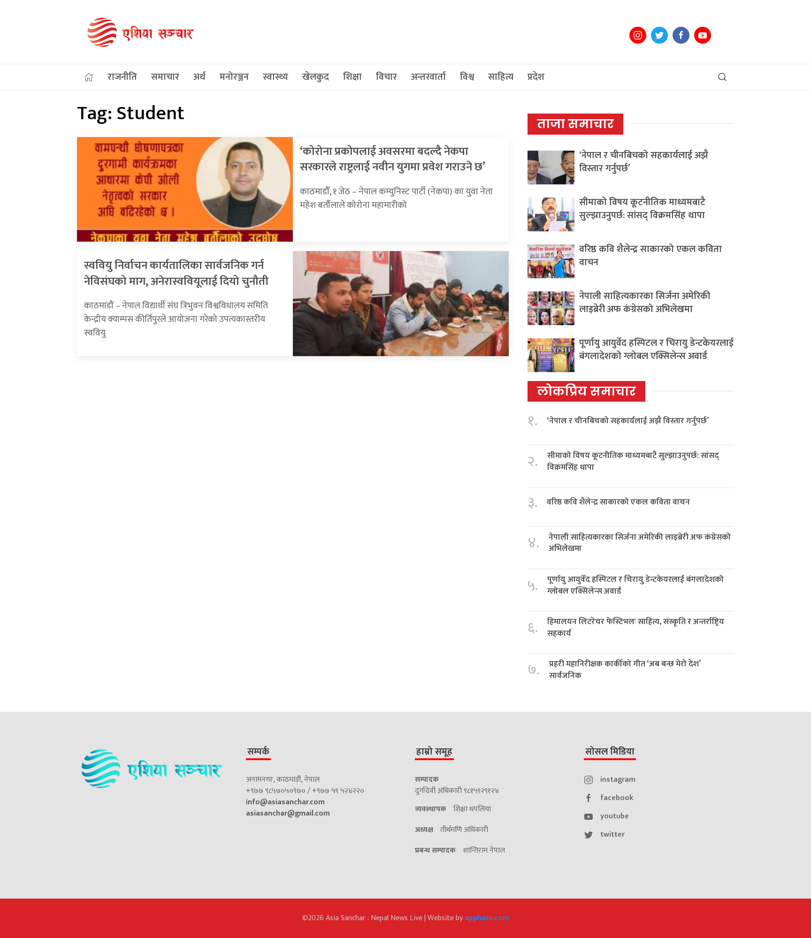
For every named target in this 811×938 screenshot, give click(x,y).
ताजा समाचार (575, 123)
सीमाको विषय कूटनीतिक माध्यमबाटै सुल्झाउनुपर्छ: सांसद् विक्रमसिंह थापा (642, 208)
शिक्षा (352, 77)
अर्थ (199, 77)
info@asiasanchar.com (285, 802)
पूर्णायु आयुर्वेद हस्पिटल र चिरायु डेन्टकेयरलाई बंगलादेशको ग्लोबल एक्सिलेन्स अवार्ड (656, 349)
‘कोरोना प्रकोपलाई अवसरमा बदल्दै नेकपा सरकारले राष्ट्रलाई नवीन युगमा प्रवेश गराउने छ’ (392, 159)
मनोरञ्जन (234, 77)
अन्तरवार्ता (428, 77)
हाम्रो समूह (434, 752)
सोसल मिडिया (610, 752)
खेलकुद (315, 77)
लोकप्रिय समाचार (586, 391)
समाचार (165, 77)
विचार (386, 77)
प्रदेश (536, 77)
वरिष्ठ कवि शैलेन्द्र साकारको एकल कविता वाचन (650, 255)
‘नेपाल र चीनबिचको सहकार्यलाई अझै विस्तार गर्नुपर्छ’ (643, 161)
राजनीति (122, 77)
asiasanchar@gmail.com (288, 813)
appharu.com (487, 918)
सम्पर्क (258, 752)
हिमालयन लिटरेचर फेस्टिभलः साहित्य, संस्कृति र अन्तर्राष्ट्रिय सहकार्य (635, 627)
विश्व (467, 77)
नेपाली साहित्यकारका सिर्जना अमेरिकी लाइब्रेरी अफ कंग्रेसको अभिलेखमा (644, 302)
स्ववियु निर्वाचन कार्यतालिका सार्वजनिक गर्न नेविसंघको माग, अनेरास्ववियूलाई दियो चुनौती (176, 273)
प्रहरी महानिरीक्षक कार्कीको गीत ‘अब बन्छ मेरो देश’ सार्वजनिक (624, 669)
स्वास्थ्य (275, 77)
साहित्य (500, 77)
